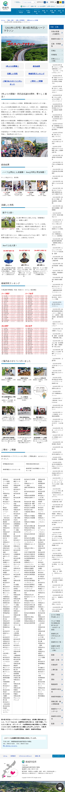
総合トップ (26, 6)
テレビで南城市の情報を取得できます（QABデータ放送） (55, 625)
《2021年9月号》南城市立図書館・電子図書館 (57, 208)
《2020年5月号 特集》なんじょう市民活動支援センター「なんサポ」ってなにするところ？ (57, 68)
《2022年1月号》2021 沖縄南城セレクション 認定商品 (57, 234)
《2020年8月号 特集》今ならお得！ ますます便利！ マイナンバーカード (57, 98)
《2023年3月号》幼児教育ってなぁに (57, 329)
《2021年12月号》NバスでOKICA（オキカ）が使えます (57, 222)
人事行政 (54, 670)
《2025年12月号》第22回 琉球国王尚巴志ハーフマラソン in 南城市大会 (57, 556)
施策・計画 (55, 660)
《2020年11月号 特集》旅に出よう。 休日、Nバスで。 (57, 134)
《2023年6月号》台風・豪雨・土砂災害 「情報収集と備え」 (57, 335)
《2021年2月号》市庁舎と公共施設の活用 (57, 164)
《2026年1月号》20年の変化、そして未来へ (57, 564)
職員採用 (54, 684)
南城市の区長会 (56, 717)
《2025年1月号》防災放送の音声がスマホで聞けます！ (57, 473)
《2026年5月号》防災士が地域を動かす (57, 591)
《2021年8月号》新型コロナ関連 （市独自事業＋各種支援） (57, 200)
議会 (53, 679)
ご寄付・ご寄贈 (36, 81)
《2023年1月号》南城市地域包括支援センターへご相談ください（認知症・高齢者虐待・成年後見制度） (57, 314)
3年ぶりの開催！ (12, 66)
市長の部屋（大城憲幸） (56, 33)
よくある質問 (41, 6)
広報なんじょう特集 (55, 60)
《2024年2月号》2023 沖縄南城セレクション (57, 393)
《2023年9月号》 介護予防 (57, 359)
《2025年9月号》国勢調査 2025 (57, 544)
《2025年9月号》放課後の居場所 (57, 528)
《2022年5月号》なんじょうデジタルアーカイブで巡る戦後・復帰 (57, 250)
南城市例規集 (56, 696)
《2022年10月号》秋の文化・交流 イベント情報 (57, 297)
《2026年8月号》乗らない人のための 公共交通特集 (57, 609)
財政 (53, 655)
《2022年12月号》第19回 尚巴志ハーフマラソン (57, 304)
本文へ (18, 2)
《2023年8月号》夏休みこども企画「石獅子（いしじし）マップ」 (57, 352)
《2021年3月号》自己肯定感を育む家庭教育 (57, 171)
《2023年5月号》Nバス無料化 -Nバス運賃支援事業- (57, 414)
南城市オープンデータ (56, 710)
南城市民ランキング (36, 74)
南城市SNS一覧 (56, 642)
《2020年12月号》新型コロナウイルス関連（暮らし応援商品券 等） (57, 149)
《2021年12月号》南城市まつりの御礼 (57, 228)
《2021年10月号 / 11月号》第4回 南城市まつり (57, 215)
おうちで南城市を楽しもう (55, 616)
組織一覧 (37, 756)
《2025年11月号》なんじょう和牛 (57, 549)
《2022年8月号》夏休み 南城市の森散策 (57, 279)
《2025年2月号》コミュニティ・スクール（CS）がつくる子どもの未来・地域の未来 (57, 482)
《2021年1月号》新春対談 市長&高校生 (57, 157)
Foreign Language (27, 2)
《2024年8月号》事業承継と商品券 (57, 443)
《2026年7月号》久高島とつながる (57, 603)
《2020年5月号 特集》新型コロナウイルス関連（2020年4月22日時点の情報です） (57, 79)
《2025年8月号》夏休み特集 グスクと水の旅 (57, 522)
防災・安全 (61, 11)
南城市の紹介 (56, 39)
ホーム (5, 756)
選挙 (53, 674)
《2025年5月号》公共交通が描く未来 (57, 500)
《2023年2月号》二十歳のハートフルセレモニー (57, 323)
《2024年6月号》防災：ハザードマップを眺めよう (57, 430)
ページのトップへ (59, 756)
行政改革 (54, 665)
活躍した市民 (12, 74)
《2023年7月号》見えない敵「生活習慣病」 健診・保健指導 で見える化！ (57, 343)
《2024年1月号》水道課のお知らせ (57, 387)
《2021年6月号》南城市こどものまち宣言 (57, 183)
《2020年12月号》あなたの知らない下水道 (57, 141)
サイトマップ (60, 6)
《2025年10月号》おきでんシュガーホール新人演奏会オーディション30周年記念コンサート (57, 536)
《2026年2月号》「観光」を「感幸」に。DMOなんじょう (57, 572)
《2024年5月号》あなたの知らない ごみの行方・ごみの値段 (57, 422)
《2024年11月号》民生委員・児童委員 (57, 458)
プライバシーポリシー (25, 756)
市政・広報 (45, 11)
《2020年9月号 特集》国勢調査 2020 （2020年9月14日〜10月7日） (57, 117)
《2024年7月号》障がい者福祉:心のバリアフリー (57, 437)
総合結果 (36, 66)
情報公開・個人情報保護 (56, 703)
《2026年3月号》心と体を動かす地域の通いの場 (57, 580)
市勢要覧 (54, 54)
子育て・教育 (29, 11)
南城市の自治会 (56, 690)
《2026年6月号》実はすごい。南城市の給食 (57, 597)
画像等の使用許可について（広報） (55, 648)
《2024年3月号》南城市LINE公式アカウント (57, 407)
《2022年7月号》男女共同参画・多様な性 (57, 265)
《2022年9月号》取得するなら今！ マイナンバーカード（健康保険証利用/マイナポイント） (57, 288)
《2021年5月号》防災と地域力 (57, 177)
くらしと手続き (21, 11)
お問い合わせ (51, 6)
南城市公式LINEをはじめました (55, 636)
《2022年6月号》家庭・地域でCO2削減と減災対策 (57, 258)
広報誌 (53, 50)
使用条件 (13, 756)
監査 (53, 723)
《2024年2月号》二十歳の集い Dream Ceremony (57, 400)
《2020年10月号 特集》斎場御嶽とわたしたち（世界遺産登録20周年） (57, 126)
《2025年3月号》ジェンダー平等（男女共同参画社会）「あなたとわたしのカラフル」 (57, 492)
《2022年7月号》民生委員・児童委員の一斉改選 (57, 272)
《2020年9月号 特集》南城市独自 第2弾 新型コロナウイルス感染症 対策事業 (57, 108)
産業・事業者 (53, 11)
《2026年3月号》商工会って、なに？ (57, 586)
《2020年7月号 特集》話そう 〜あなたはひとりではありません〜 (57, 89)
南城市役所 (30, 762)
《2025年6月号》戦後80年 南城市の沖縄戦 (57, 506)
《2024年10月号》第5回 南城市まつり (57, 453)
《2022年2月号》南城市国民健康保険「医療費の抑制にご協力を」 (57, 241)
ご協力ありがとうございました (12, 82)
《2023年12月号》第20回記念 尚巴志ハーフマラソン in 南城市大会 (57, 380)
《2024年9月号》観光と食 (57, 448)
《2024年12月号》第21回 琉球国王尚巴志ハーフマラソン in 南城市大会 (57, 465)
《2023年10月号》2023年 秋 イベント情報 (57, 365)
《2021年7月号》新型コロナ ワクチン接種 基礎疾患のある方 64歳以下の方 (57, 191)
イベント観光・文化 (37, 11)
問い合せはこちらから (10, 746)
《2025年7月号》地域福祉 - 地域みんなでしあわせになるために (57, 514)
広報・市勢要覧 (56, 45)
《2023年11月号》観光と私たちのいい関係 (57, 372)
